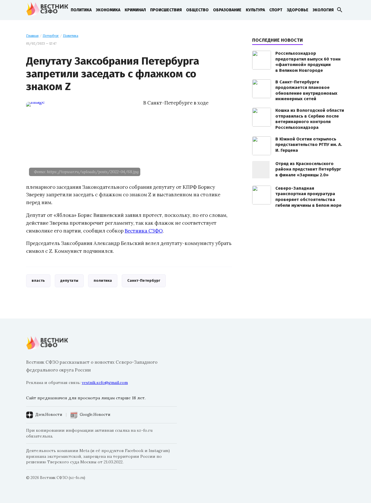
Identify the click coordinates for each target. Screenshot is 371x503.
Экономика (108, 10)
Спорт (275, 10)
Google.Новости (95, 414)
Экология (323, 10)
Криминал (135, 10)
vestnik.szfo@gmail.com (105, 382)
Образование (227, 10)
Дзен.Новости (48, 414)
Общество (197, 10)
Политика (81, 10)
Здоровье (297, 10)
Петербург (51, 36)
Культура (255, 10)
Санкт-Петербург (143, 280)
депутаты (69, 280)
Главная (32, 36)
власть (38, 280)
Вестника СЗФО (144, 231)
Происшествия (166, 10)
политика (103, 280)
